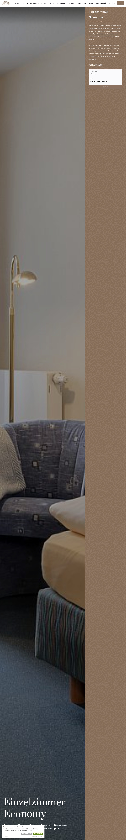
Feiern (44, 3)
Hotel (16, 3)
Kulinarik (34, 3)
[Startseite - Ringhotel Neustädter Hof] (6, 3)
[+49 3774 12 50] (109, 3)
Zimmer (24, 3)
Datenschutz (40, 836)
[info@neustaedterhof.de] (113, 3)
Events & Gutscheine (98, 3)
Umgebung (82, 3)
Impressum (34, 836)
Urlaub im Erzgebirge (66, 3)
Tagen (51, 3)
